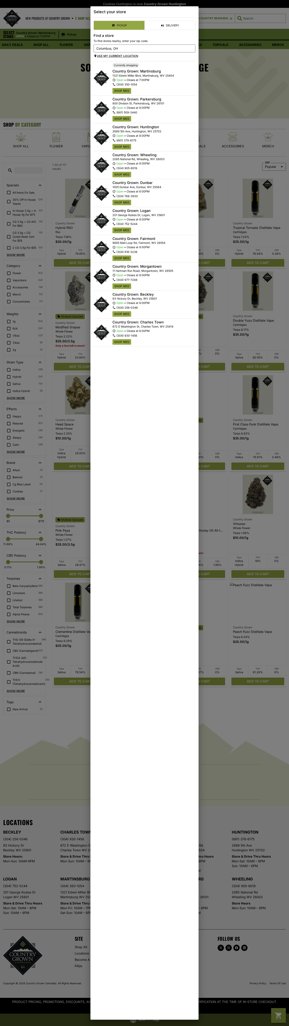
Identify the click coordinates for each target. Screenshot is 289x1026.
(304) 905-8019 (126, 168)
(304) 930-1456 (126, 335)
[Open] (192, 48)
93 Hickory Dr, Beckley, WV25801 (134, 298)
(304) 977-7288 (126, 279)
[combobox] (141, 48)
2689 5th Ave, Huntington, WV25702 (136, 131)
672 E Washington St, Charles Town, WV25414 (142, 326)
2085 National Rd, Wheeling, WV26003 (138, 159)
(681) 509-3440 (126, 112)
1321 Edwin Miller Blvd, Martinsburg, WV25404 (143, 75)
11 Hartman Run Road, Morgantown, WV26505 (142, 270)
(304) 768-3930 (127, 196)
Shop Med (121, 90)
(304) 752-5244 (126, 224)
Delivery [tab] (172, 25)
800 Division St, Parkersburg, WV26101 (138, 103)
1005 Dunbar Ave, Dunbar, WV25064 (136, 187)
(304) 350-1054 (126, 84)
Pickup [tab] (122, 25)
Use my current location (117, 56)
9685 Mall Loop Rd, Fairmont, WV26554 (138, 242)
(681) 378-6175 (126, 140)
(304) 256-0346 (127, 307)
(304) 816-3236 (126, 251)
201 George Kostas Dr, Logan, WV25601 (138, 215)
